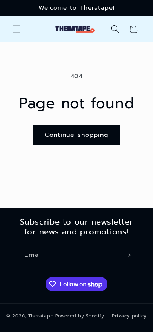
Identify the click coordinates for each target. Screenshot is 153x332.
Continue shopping (76, 135)
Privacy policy (129, 315)
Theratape (41, 315)
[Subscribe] (128, 254)
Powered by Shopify (79, 315)
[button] (16, 29)
